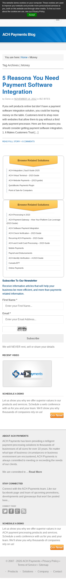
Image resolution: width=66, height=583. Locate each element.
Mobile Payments (16, 248)
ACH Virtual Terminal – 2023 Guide (24, 175)
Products (13, 571)
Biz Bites (44, 99)
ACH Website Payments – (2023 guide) (26, 180)
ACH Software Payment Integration (24, 228)
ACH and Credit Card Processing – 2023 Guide (29, 243)
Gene (8, 99)
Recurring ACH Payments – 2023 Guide (26, 238)
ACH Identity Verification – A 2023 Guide (26, 258)
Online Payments (16, 268)
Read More (35, 472)
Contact (57, 571)
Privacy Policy (50, 561)
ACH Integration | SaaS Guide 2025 (24, 170)
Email (6, 313)
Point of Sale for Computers (21, 190)
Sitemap (43, 565)
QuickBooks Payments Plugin (21, 185)
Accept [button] (32, 14)
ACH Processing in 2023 (19, 215)
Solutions (27, 571)
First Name (9, 300)
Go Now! (57, 415)
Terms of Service (27, 565)
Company (43, 571)
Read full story (11, 141)
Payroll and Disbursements (20, 253)
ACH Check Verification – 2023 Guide (25, 233)
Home (24, 57)
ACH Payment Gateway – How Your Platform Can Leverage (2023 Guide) (33, 221)
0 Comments (28, 141)
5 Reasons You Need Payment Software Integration (30, 84)
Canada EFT (14, 263)
